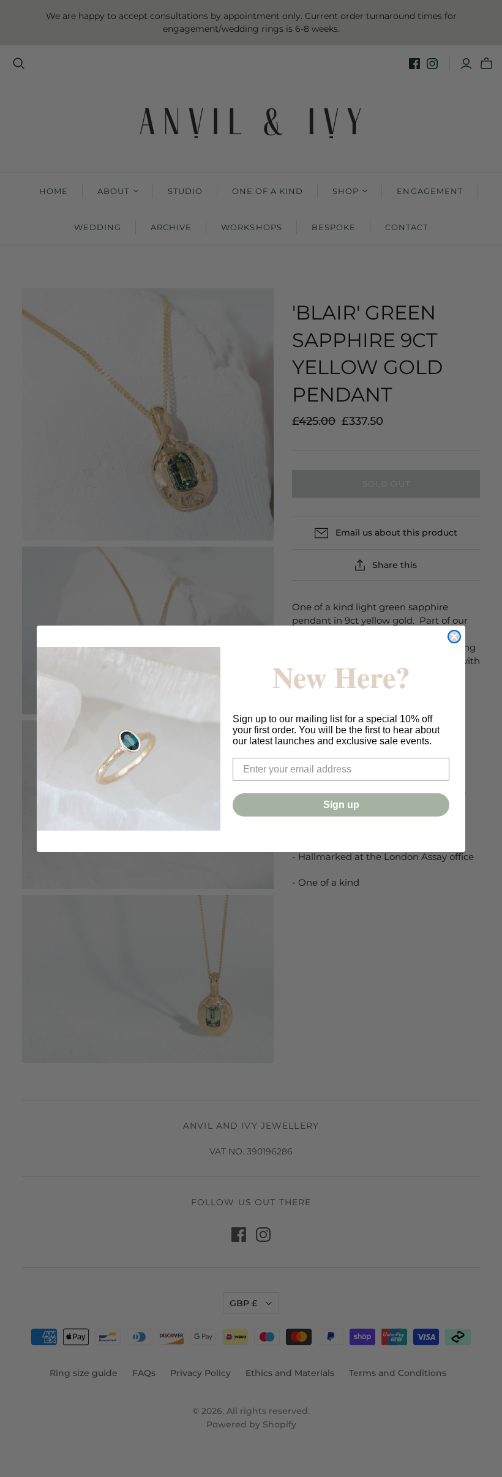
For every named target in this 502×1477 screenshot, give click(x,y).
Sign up (341, 804)
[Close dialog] (454, 636)
